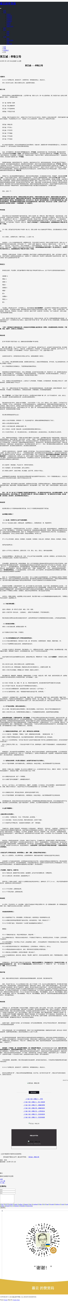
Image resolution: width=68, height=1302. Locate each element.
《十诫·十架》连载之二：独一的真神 (34, 1102)
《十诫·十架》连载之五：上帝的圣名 (34, 1111)
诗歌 (8, 42)
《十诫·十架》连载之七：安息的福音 (34, 1117)
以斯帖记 (9, 21)
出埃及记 (9, 19)
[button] (1, 1179)
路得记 (9, 24)
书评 (8, 31)
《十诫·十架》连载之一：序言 (34, 1099)
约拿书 (9, 23)
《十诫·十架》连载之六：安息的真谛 (34, 1114)
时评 (8, 35)
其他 (8, 38)
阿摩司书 (9, 16)
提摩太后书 (10, 26)
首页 (4, 11)
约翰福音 (9, 17)
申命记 (9, 14)
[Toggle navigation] (0, 8)
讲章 (4, 12)
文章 (4, 37)
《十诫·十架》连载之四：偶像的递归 (34, 1108)
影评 (8, 33)
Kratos (5, 1300)
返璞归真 (9, 44)
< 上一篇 (2, 1181)
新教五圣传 (10, 40)
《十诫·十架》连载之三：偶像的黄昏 (34, 1105)
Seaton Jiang (16, 1300)
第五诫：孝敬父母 (34, 1157)
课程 (4, 28)
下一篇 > (2, 1182)
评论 (4, 30)
